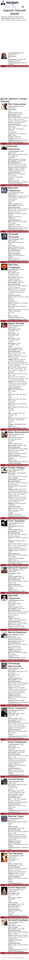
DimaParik (14, 589)
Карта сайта (21, 957)
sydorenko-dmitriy (16, 624)
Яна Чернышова (17, 104)
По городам (15, 957)
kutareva (14, 135)
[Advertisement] (14, 36)
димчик (14, 426)
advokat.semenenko (17, 226)
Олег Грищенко (16, 521)
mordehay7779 (15, 258)
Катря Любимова (17, 742)
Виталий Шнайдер (18, 920)
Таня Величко (15, 853)
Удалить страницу (7, 957)
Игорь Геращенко (17, 708)
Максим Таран (16, 816)
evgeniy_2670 (15, 180)
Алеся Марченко (17, 887)
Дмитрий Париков (17, 567)
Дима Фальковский (18, 432)
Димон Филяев (16, 323)
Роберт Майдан (16, 467)
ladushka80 (15, 315)
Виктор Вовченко (17, 632)
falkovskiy (14, 460)
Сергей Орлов (15, 779)
